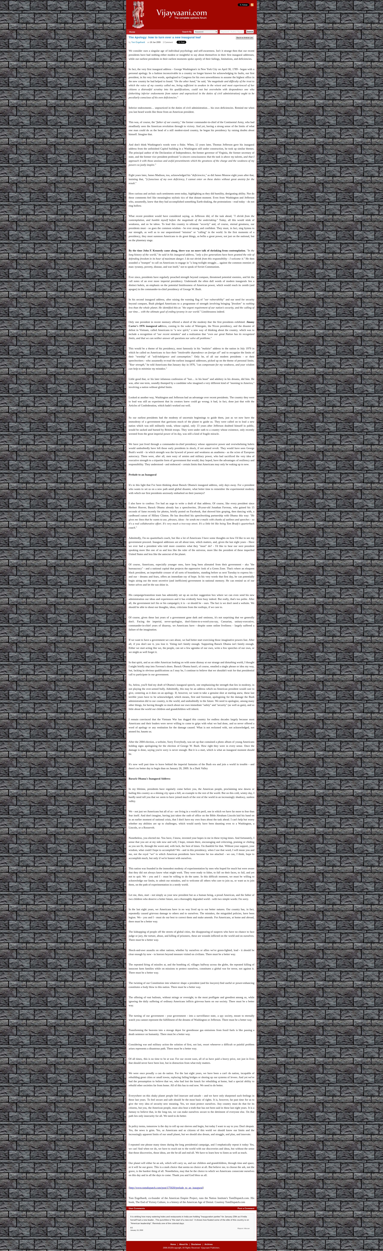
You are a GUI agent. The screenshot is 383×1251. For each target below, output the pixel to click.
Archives (209, 1244)
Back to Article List (245, 38)
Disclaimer (196, 1244)
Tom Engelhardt (138, 42)
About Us (183, 1244)
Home (132, 32)
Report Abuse (244, 1228)
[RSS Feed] (252, 5)
